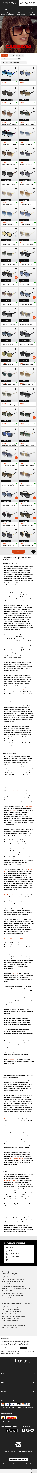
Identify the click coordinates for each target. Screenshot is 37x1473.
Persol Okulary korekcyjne (10, 1318)
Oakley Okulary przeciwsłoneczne (12, 1279)
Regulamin (7, 1463)
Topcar (6, 1029)
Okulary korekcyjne (21, 14)
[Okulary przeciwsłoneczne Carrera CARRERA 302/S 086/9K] (27, 112)
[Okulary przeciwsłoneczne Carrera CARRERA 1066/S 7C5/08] (27, 212)
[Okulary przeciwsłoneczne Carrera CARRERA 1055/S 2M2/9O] (27, 533)
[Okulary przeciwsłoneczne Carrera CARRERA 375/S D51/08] (9, 493)
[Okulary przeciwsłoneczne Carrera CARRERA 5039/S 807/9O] (9, 313)
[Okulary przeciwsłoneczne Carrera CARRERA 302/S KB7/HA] (9, 112)
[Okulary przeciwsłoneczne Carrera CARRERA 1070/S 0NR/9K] (9, 253)
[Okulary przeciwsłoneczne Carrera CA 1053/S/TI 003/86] (9, 473)
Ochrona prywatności (18, 1463)
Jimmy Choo (26, 689)
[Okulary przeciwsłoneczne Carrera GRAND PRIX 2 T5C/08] (9, 72)
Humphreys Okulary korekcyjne (11, 1311)
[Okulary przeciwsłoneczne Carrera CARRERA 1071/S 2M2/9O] (9, 533)
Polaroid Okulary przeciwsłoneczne (13, 1286)
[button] (9, 3)
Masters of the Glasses (16, 1158)
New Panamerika (9, 895)
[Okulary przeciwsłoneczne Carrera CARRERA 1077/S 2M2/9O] (9, 273)
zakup (29, 1137)
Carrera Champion (14, 791)
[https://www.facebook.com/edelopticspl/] (23, 1431)
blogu (19, 1160)
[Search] (6, 9)
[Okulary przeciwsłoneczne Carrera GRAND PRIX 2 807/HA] (27, 92)
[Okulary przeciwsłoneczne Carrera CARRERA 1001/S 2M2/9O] (27, 493)
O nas (3, 1374)
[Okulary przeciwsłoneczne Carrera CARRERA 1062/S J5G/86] (27, 373)
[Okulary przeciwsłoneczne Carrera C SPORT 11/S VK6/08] (9, 453)
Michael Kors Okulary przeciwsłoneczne (14, 1291)
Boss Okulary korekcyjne (9, 1323)
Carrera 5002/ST (18, 938)
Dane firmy (30, 1463)
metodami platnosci (10, 1180)
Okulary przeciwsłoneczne (7, 14)
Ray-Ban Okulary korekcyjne (10, 1307)
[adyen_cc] (2, 1404)
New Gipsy (16, 908)
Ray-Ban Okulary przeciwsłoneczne (13, 1277)
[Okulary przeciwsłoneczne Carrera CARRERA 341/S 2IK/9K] (9, 413)
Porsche (15, 594)
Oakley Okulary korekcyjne (10, 1309)
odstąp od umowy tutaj (18, 1460)
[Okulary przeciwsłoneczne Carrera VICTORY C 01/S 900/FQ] (27, 233)
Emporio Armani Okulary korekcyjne (13, 1316)
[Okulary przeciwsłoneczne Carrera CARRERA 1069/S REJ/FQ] (9, 192)
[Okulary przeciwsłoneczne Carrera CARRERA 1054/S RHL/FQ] (27, 473)
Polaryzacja (7, 1119)
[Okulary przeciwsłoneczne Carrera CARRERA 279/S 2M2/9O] (27, 253)
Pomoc (3, 1391)
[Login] (18, 9)
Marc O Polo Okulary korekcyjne (11, 1313)
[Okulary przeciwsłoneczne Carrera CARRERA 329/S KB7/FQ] (27, 453)
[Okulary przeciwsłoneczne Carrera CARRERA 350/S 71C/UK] (9, 233)
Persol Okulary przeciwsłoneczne (12, 1281)
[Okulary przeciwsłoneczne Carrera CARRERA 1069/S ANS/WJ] (27, 172)
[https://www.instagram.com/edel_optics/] (28, 1431)
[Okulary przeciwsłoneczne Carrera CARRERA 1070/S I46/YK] (9, 293)
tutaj (17, 1353)
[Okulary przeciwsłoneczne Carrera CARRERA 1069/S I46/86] (9, 152)
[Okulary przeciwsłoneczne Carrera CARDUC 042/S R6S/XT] (9, 433)
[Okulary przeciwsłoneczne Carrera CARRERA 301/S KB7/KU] (9, 373)
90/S (10, 998)
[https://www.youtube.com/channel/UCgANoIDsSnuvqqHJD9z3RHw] (32, 1431)
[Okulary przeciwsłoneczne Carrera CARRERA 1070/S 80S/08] (27, 132)
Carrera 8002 (14, 973)
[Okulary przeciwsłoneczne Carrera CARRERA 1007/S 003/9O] (27, 393)
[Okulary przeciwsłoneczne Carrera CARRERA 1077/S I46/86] (27, 513)
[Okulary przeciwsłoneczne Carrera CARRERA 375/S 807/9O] (27, 353)
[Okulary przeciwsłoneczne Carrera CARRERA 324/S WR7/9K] (27, 433)
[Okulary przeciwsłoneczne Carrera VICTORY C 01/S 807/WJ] (27, 333)
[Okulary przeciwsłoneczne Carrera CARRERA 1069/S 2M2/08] (27, 72)
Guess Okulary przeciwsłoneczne (12, 1293)
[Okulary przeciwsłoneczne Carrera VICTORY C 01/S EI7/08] (27, 273)
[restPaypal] (13, 1404)
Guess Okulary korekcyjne (10, 1320)
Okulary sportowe (32, 14)
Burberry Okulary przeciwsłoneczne (13, 1297)
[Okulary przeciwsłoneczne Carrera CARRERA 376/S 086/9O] (9, 513)
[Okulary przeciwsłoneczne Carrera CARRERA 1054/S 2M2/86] (27, 192)
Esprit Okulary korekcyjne (9, 1327)
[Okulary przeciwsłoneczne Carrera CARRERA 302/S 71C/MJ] (9, 353)
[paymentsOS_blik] (18, 1404)
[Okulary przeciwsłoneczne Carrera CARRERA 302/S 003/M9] (9, 92)
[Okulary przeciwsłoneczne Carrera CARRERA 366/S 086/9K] (27, 413)
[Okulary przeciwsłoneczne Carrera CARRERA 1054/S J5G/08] (9, 212)
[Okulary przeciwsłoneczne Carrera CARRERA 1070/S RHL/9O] (27, 152)
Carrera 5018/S (12, 1059)
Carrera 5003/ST (22, 954)
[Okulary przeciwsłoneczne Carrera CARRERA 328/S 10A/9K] (9, 393)
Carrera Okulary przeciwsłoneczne (12, 1284)
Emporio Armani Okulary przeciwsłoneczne (15, 1288)
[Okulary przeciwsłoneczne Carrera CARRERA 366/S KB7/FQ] (27, 313)
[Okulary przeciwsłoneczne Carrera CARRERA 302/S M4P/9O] (9, 172)
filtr (6, 55)
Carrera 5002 (8, 938)
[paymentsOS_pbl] (23, 1404)
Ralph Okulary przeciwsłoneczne (12, 1295)
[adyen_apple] (29, 1404)
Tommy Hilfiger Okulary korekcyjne (13, 1325)
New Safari (13, 810)
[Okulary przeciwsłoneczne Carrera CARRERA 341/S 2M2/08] (9, 333)
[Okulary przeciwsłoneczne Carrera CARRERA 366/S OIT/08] (27, 293)
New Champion (27, 806)
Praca (3, 1382)
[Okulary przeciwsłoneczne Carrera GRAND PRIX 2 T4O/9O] (9, 132)
